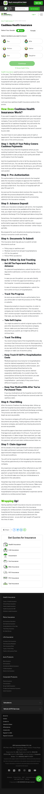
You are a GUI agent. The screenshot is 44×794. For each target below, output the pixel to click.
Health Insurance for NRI (9, 608)
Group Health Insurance (9, 686)
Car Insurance (13, 561)
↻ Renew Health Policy (22, 68)
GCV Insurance (13, 572)
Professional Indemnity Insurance (11, 688)
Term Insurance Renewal (9, 643)
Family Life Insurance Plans (10, 651)
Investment (12, 556)
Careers (5, 718)
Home (2, 21)
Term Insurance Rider (8, 646)
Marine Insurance (7, 681)
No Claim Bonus (7, 631)
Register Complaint (8, 735)
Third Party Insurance (8, 628)
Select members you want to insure (14, 36)
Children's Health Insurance (10, 611)
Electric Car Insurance (8, 671)
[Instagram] (24, 770)
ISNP (23, 777)
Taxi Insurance (13, 583)
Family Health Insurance (9, 606)
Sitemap (27, 779)
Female (33, 31)
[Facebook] (9, 770)
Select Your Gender (8, 30)
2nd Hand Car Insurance (9, 623)
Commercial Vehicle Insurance (11, 666)
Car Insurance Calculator (9, 621)
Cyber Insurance (7, 691)
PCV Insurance (13, 578)
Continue (22, 63)
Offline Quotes (6, 727)
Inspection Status (7, 724)
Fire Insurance (6, 683)
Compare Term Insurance (9, 641)
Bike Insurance (13, 567)
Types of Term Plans (8, 648)
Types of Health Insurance (9, 601)
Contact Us (6, 721)
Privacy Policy (17, 777)
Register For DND (7, 733)
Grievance (9, 777)
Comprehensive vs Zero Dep (10, 626)
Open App (38, 3)
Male (21, 31)
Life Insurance (13, 550)
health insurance (7, 72)
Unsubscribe (6, 730)
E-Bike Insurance (7, 668)
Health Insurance (9, 21)
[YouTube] (35, 770)
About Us (5, 715)
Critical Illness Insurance (9, 603)
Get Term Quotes (34, 8)
